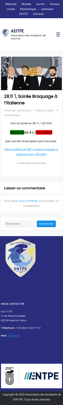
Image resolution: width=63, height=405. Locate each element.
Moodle (26, 4)
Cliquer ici (14, 335)
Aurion (40, 4)
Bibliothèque (28, 9)
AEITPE (17, 31)
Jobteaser (47, 9)
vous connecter (28, 201)
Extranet (38, 14)
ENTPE (23, 14)
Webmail (10, 4)
